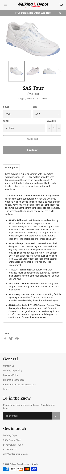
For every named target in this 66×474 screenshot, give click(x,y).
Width (6, 121)
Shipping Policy (10, 375)
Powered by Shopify (30, 464)
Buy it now (32, 150)
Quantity (51, 121)
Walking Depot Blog (12, 370)
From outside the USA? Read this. (19, 384)
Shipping (22, 98)
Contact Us (8, 366)
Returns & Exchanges (13, 380)
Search (6, 389)
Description (11, 167)
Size (35, 107)
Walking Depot (15, 464)
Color (6, 107)
